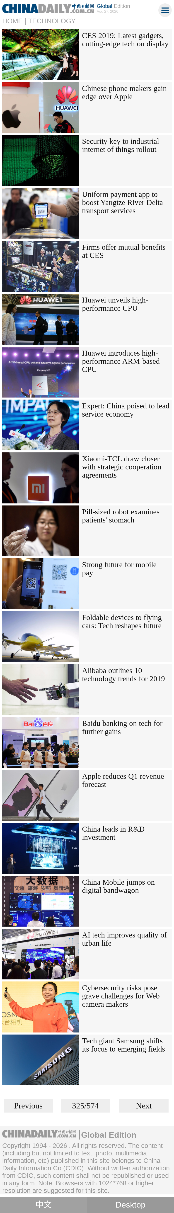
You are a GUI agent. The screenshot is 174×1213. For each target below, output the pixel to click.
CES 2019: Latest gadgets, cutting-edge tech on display (125, 39)
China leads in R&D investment (113, 833)
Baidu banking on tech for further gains (122, 727)
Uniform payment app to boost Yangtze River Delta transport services (122, 202)
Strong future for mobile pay (119, 568)
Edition (113, 6)
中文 (43, 1204)
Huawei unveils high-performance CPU (115, 304)
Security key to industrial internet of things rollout (120, 145)
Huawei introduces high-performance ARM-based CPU (121, 361)
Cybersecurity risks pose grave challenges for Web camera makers (121, 996)
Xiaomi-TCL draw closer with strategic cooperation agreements (121, 466)
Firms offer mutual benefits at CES (123, 251)
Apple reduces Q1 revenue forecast (123, 780)
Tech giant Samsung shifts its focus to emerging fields (123, 1045)
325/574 (85, 1105)
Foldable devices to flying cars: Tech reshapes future (122, 621)
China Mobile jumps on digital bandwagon (118, 886)
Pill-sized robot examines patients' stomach (121, 516)
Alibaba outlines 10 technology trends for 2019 (123, 674)
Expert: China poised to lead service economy (125, 410)
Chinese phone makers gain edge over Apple (124, 92)
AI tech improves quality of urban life (124, 939)
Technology (52, 21)
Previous (28, 1105)
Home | (14, 21)
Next (144, 1105)
